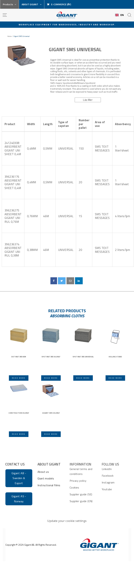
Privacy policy (78, 481)
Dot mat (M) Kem (18, 357)
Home (9, 36)
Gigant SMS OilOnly (51, 413)
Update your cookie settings (67, 521)
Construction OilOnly (19, 413)
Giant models (46, 478)
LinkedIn (107, 469)
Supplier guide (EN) (81, 501)
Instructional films (49, 485)
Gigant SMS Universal (75, 49)
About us (43, 472)
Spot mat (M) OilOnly (51, 357)
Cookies (74, 487)
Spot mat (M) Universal (83, 357)
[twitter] (61, 280)
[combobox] (119, 15)
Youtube (107, 489)
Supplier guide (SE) (81, 494)
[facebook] (53, 280)
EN (122, 15)
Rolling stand (115, 357)
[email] (70, 280)
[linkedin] (79, 280)
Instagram (108, 482)
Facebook (107, 475)
